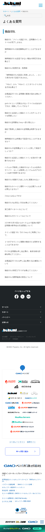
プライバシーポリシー (17, 337)
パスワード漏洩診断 (8, 484)
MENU (40, 5)
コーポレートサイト (17, 442)
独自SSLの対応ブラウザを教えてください (21, 270)
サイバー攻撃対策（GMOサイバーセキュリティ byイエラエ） (22, 493)
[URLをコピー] (28, 297)
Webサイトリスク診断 (25, 484)
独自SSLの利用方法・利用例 (16, 68)
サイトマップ (6, 339)
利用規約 (15, 339)
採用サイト (31, 442)
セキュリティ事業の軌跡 (23, 501)
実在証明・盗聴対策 (8, 490)
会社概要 (5, 337)
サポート (6, 11)
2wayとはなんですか (13, 196)
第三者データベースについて (16, 209)
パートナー (6, 317)
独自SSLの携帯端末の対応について (18, 277)
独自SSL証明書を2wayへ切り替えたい (20, 122)
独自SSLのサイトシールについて (18, 216)
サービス (5, 307)
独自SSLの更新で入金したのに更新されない (22, 179)
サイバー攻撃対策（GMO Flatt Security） (15, 498)
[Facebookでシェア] (16, 297)
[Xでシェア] (22, 297)
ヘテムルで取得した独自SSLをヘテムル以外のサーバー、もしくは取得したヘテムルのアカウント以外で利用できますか (23, 170)
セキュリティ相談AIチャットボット (13, 487)
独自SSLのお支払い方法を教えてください (21, 202)
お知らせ (5, 322)
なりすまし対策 (7, 501)
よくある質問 (15, 11)
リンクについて (31, 337)
